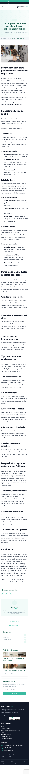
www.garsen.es (22, 763)
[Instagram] (4, 715)
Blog (6, 38)
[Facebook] (2, 715)
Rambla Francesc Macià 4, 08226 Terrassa (13, 745)
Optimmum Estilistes (15, 104)
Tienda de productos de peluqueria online (11, 730)
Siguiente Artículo (13, 625)
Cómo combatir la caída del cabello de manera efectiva (13, 659)
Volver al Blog (15, 621)
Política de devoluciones (6, 738)
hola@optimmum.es (8, 750)
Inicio (2, 38)
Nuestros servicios (5, 728)
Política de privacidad (6, 734)
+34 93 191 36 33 (7, 747)
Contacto (3, 732)
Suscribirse (14, 693)
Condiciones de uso (5, 736)
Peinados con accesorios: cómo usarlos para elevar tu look (14, 671)
